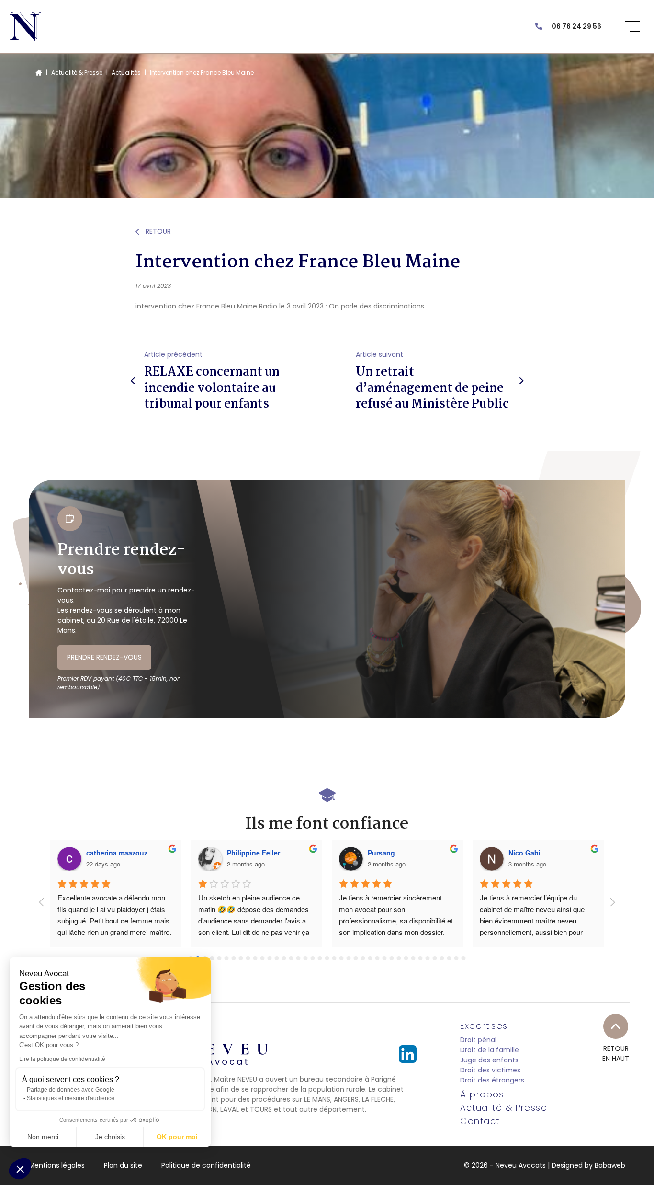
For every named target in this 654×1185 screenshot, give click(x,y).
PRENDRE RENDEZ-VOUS (104, 657)
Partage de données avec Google (70, 1089)
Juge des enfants (489, 1060)
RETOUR (157, 231)
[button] (20, 1168)
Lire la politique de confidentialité (62, 1059)
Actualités (126, 72)
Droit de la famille (489, 1050)
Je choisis (110, 1136)
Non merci (42, 1136)
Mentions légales (57, 1165)
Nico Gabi (524, 852)
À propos (482, 1094)
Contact (479, 1121)
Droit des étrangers (492, 1080)
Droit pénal (478, 1040)
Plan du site (123, 1165)
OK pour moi (177, 1136)
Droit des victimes (490, 1070)
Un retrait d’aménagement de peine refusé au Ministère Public (432, 388)
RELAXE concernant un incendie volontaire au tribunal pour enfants (212, 388)
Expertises (483, 1026)
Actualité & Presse (76, 72)
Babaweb (610, 1165)
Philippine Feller (253, 852)
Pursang (381, 852)
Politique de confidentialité (206, 1165)
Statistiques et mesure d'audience (70, 1098)
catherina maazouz (116, 852)
